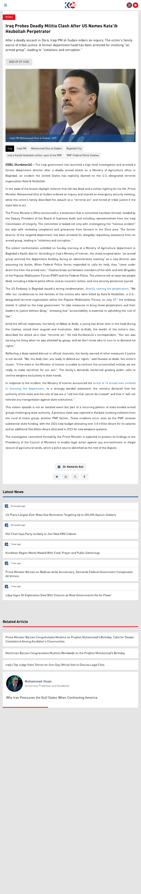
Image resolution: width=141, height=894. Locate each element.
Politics (9, 17)
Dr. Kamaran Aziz (73, 467)
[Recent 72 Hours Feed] (129, 5)
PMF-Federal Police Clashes (83, 155)
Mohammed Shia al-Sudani (46, 148)
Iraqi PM (21, 148)
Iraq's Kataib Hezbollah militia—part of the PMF (35, 155)
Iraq (10, 148)
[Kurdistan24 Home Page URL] (70, 5)
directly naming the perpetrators (107, 289)
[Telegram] (57, 476)
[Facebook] (84, 476)
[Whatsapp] (66, 476)
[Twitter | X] (75, 476)
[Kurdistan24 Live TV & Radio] (135, 5)
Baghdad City (74, 148)
